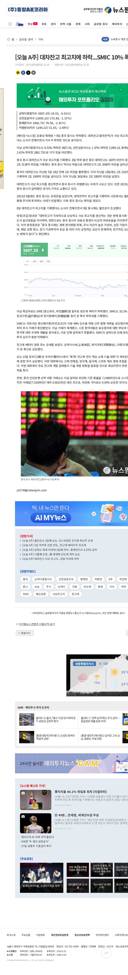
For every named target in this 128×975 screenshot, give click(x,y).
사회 (87, 24)
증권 (100, 587)
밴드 (33, 73)
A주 (111, 579)
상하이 (61, 587)
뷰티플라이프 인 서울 (77, 886)
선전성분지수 (66, 579)
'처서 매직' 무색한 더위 (102, 886)
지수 (112, 587)
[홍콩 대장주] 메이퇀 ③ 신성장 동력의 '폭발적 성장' (55, 737)
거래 (74, 587)
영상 (30, 24)
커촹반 (98, 579)
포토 (44, 24)
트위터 (28, 73)
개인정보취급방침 (59, 935)
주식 (48, 587)
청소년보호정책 (82, 935)
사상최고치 (58, 594)
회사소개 (11, 935)
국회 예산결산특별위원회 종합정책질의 (78, 870)
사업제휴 (40, 935)
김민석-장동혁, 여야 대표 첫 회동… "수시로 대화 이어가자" (101, 870)
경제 (78, 24)
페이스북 (23, 73)
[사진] (35, 799)
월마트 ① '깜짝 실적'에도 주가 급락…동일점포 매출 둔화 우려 (100, 719)
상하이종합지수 (43, 579)
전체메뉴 (10, 24)
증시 (25, 587)
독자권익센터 (102, 935)
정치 (53, 24)
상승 (37, 587)
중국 (25, 579)
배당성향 (41, 594)
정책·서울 (65, 24)
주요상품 (26, 935)
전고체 (75, 594)
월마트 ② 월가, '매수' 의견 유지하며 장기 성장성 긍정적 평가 (56, 719)
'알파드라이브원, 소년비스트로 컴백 (41, 885)
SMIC (26, 594)
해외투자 (117, 24)
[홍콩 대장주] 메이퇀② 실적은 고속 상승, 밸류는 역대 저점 (100, 737)
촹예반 (84, 579)
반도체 (87, 587)
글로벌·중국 (101, 24)
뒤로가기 (25, 633)
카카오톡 (18, 73)
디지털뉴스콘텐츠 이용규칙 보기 (37, 624)
